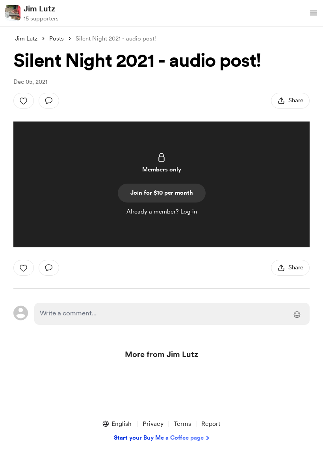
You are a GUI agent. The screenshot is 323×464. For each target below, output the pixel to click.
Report (210, 423)
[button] (313, 13)
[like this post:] (23, 101)
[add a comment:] (49, 101)
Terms (182, 423)
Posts (56, 38)
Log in (188, 211)
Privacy (153, 423)
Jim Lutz (39, 8)
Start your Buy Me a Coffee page (159, 437)
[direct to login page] (171, 314)
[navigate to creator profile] (12, 13)
